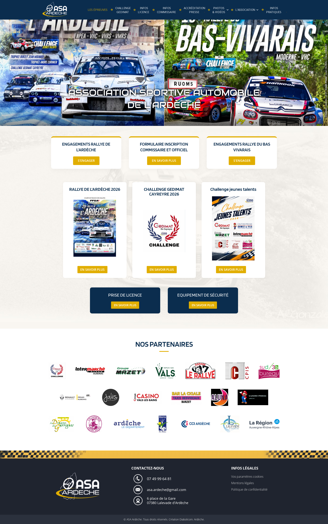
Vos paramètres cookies (247, 476)
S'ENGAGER (86, 161)
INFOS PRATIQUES (273, 10)
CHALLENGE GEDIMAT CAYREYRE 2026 (164, 191)
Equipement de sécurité (203, 295)
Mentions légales (242, 483)
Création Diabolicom (181, 519)
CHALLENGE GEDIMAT (123, 10)
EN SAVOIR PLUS (164, 161)
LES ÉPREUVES (97, 10)
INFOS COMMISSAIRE (166, 10)
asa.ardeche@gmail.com (166, 490)
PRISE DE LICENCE (125, 295)
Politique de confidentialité (249, 489)
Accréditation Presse (194, 10)
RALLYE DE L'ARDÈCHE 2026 (94, 189)
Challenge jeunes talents (233, 189)
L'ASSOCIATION (246, 10)
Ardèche (199, 519)
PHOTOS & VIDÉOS (218, 10)
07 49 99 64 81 (159, 479)
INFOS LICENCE (143, 10)
